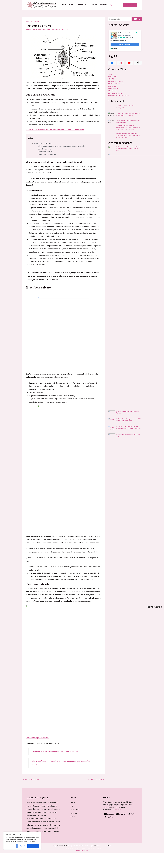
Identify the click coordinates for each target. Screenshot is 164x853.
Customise (11, 846)
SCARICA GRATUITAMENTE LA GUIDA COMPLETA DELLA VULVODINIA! (55, 130)
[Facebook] (112, 63)
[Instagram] (120, 63)
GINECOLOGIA (113, 88)
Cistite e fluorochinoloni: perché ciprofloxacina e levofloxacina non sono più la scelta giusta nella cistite (128, 128)
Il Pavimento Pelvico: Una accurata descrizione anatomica (54, 751)
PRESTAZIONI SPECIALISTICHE (118, 95)
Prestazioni (74, 809)
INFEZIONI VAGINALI (115, 93)
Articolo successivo (96, 779)
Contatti (73, 817)
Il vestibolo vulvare (45, 152)
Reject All (22, 846)
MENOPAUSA (112, 86)
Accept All (33, 846)
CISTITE (111, 79)
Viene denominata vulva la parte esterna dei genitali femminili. (61, 146)
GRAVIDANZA (112, 91)
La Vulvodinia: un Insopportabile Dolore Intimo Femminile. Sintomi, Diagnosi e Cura (128, 148)
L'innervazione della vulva (47, 154)
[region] (22, 841)
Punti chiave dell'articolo (43, 143)
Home (72, 802)
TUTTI (110, 74)
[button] (74, 5)
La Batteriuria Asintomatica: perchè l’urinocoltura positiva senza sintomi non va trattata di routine (128, 135)
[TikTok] (138, 63)
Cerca (137, 19)
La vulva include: (44, 149)
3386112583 (116, 810)
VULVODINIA (112, 76)
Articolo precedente (30, 779)
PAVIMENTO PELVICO (115, 81)
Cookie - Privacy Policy (82, 850)
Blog (72, 806)
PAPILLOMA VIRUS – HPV (116, 84)
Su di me (73, 813)
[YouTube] (129, 63)
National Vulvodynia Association (37, 738)
